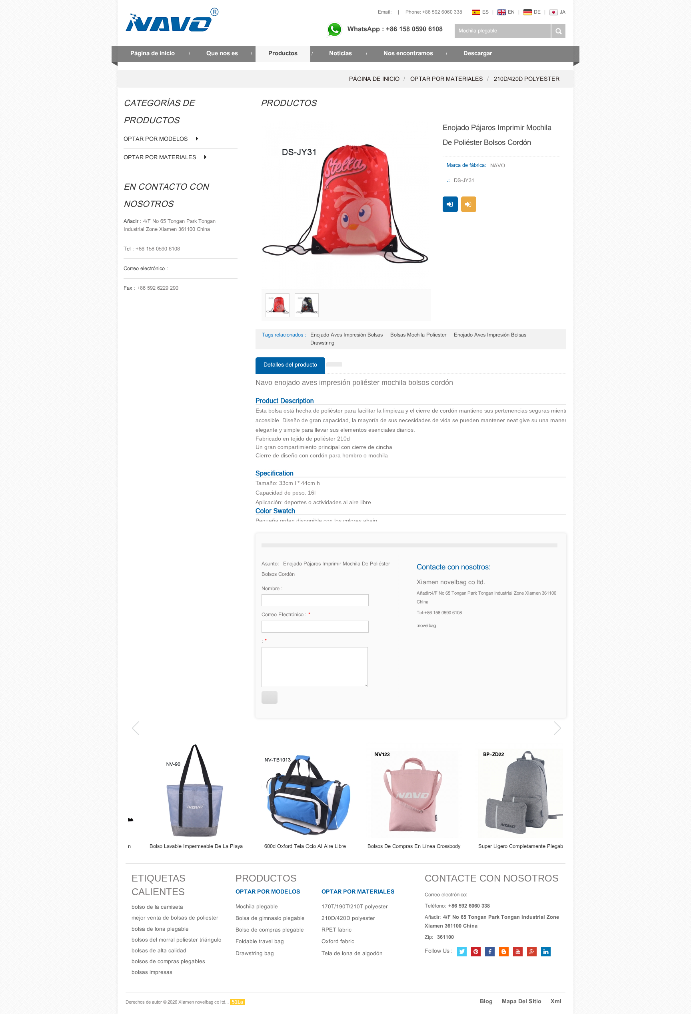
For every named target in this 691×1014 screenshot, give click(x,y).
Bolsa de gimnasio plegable (270, 918)
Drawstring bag (255, 954)
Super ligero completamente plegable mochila (508, 847)
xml (556, 1001)
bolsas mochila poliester (418, 335)
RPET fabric (336, 930)
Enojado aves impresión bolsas (346, 335)
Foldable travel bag (260, 942)
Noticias (340, 53)
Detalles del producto (290, 365)
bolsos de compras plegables (168, 962)
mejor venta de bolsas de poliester (175, 918)
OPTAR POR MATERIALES (446, 79)
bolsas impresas (152, 972)
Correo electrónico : (286, 615)
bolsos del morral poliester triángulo (177, 940)
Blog (486, 1001)
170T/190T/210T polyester (355, 907)
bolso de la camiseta (157, 907)
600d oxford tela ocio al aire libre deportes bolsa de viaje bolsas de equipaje (291, 847)
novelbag (427, 625)
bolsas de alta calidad (159, 951)
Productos (283, 53)
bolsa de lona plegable (160, 929)
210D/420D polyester (526, 79)
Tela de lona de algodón (352, 954)
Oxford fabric (338, 942)
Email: (384, 12)
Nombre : (272, 589)
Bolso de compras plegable (270, 930)
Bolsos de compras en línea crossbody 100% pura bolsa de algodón (399, 847)
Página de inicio (152, 53)
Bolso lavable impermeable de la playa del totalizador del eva (182, 847)
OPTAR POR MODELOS (156, 139)
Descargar (477, 53)
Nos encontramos (408, 53)
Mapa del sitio (521, 1001)
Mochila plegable (257, 907)
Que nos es (222, 53)
